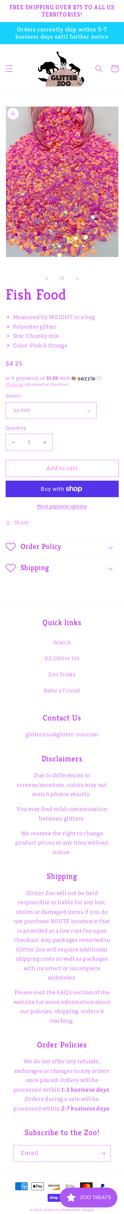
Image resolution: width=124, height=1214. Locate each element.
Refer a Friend (62, 691)
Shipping (14, 384)
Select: (13, 396)
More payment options (62, 506)
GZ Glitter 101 (62, 658)
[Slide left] (46, 278)
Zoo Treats (62, 675)
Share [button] (21, 523)
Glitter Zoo (52, 1210)
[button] (9, 69)
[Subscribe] (102, 1153)
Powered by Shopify (78, 1210)
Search (62, 643)
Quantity (16, 428)
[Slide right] (77, 278)
